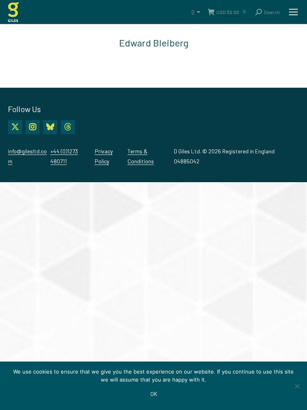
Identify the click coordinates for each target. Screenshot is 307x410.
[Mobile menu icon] (293, 12)
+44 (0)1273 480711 (64, 156)
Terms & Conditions (141, 156)
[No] (297, 386)
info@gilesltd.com (27, 156)
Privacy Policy (104, 156)
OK (153, 393)
